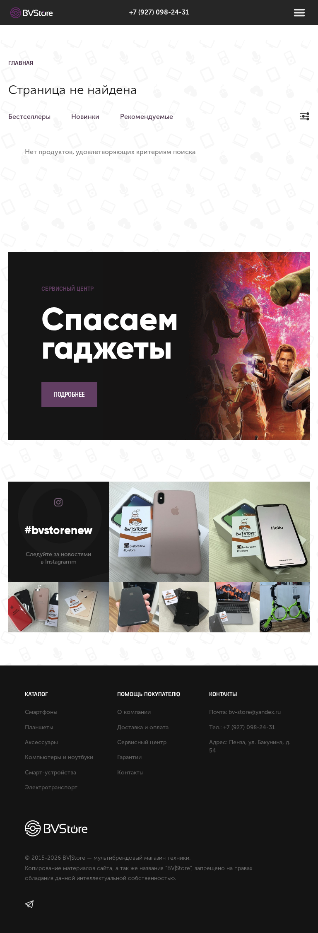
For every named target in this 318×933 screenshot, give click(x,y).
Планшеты (39, 727)
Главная (21, 63)
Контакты (130, 772)
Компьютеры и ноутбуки (59, 757)
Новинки (85, 117)
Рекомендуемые (146, 117)
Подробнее (69, 394)
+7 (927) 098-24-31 (159, 12)
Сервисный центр (141, 742)
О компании (134, 712)
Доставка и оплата (143, 727)
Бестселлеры (29, 117)
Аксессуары (41, 742)
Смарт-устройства (50, 772)
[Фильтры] (304, 116)
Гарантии (129, 757)
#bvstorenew (58, 530)
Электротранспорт (51, 787)
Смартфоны (41, 712)
